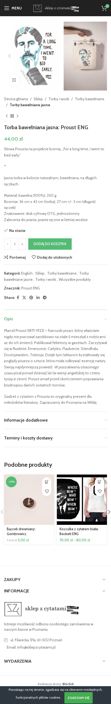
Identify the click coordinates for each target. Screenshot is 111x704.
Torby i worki (58, 98)
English (27, 273)
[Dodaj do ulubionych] (46, 491)
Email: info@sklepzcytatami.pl (31, 647)
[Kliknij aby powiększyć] (14, 80)
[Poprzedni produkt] (6, 116)
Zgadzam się (78, 698)
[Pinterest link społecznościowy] (31, 297)
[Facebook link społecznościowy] (18, 297)
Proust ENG (30, 288)
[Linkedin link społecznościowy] (38, 297)
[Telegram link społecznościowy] (44, 297)
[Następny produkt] (17, 116)
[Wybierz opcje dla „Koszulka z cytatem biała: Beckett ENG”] (99, 482)
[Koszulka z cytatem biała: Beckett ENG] (82, 500)
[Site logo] (55, 7)
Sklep (38, 98)
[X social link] (24, 297)
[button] (9, 56)
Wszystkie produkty (75, 279)
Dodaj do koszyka (50, 244)
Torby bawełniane (89, 98)
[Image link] (41, 608)
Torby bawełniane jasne (30, 104)
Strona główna (16, 98)
